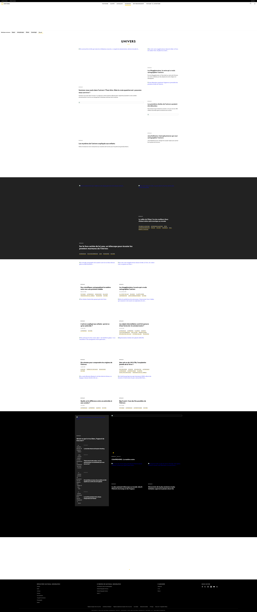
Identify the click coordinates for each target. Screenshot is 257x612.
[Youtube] (214, 587)
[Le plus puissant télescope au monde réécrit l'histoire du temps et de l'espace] (128, 472)
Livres (159, 588)
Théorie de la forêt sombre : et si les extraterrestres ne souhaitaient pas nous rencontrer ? (94, 462)
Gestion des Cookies (144, 606)
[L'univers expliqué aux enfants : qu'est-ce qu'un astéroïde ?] (97, 309)
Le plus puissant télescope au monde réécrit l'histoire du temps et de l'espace (127, 488)
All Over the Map (124, 294)
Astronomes (122, 370)
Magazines (160, 586)
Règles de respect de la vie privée (94, 606)
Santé (38, 588)
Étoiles (27, 32)
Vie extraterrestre (92, 253)
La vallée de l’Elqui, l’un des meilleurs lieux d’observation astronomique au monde (153, 220)
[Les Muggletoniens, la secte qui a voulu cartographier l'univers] (163, 57)
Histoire (38, 586)
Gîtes (165, 226)
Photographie (39, 600)
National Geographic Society (102, 591)
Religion (132, 294)
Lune (100, 253)
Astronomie (82, 253)
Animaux (38, 591)
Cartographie (123, 295)
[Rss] (217, 587)
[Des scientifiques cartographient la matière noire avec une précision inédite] (97, 272)
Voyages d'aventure (144, 226)
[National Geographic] (2, 4)
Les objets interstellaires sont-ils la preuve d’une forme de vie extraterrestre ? (134, 325)
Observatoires (143, 332)
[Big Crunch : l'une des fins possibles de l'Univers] (136, 386)
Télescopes (106, 253)
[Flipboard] (211, 587)
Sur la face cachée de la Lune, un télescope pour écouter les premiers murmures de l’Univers (105, 247)
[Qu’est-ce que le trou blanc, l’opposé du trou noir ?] (92, 425)
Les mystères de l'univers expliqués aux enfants (97, 144)
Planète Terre (140, 294)
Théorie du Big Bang (92, 369)
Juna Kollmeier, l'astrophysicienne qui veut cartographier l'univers (162, 137)
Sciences (83, 369)
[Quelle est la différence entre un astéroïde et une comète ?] (97, 386)
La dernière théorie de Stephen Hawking (94, 448)
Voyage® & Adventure (41, 597)
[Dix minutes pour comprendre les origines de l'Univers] (97, 347)
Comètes (143, 330)
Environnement (40, 595)
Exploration (137, 369)
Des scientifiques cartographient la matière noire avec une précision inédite (96, 288)
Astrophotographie (144, 227)
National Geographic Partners (102, 588)
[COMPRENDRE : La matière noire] (147, 435)
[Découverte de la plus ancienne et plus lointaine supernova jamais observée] (165, 472)
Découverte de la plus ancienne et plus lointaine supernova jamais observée (161, 488)
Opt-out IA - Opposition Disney (161, 606)
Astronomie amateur (157, 226)
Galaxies (105, 294)
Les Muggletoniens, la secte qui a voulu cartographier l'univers (161, 71)
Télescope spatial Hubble (88, 295)
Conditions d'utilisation (107, 606)
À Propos (151, 606)
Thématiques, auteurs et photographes (104, 586)
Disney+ (159, 591)
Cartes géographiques (134, 295)
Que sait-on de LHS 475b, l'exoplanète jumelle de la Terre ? (132, 363)
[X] (205, 587)
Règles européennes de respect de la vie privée (122, 606)
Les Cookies (136, 606)
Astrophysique (20, 32)
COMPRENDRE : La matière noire (123, 459)
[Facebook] (202, 587)
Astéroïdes (84, 330)
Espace (13, 32)
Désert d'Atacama (143, 229)
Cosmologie (34, 32)
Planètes (137, 330)
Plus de (40, 32)
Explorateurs (123, 369)
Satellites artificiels (125, 372)
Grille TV (98, 593)
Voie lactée (134, 332)
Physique (83, 294)
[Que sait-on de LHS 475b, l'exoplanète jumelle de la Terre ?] (136, 347)
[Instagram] (208, 587)
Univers (113, 253)
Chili (170, 227)
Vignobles (165, 227)
